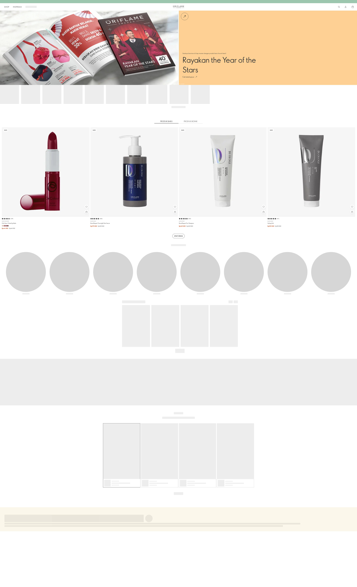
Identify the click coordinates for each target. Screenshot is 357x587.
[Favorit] (86, 207)
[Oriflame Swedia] (178, 6)
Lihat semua (178, 236)
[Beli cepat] (86, 212)
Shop (6, 7)
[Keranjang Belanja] (353, 7)
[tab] (166, 121)
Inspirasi (17, 7)
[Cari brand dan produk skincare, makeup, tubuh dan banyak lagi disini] (339, 6)
